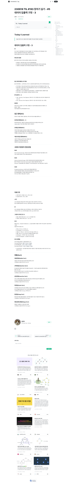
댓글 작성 (49, 348)
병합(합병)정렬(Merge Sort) (60, 54)
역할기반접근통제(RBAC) (59, 34)
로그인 (56, 1)
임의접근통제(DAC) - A (59, 31)
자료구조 (56, 40)
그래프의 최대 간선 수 (59, 43)
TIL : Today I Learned (21, 23)
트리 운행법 (57, 46)
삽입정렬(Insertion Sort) (59, 51)
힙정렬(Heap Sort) (58, 53)
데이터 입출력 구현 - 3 (58, 23)
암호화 (57, 29)
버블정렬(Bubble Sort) (59, 48)
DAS (56, 36)
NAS (56, 37)
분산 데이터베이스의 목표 (59, 26)
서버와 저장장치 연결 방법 (59, 35)
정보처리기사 (21, 18)
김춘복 (15, 16)
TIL (15, 18)
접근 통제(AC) (57, 30)
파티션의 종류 (58, 25)
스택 (56, 41)
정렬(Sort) (56, 47)
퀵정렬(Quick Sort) (58, 52)
